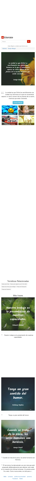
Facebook (15, 478)
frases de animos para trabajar (9, 286)
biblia (5, 476)
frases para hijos (5, 284)
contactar (10, 476)
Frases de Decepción (21, 286)
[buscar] (28, 41)
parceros (29, 476)
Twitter (21, 478)
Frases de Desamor (6, 289)
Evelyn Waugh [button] (18, 102)
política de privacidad (20, 476)
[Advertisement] (18, 18)
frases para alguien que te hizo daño (18, 284)
